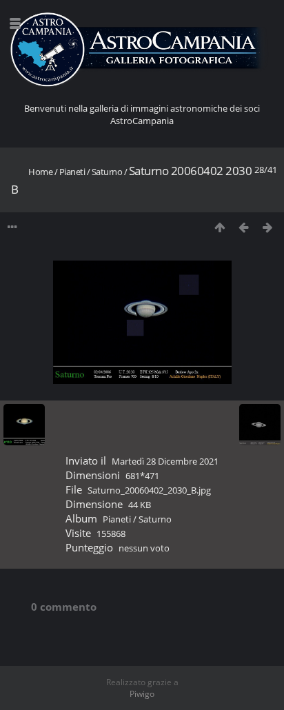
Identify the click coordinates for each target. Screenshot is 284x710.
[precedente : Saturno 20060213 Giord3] (244, 227)
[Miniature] (219, 227)
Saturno (107, 171)
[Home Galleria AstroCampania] (142, 50)
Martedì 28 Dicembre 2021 (165, 461)
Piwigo (142, 694)
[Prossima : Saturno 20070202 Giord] (268, 227)
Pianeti (72, 171)
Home (40, 171)
